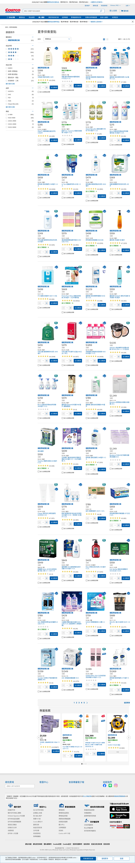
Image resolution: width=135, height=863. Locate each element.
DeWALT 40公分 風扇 (114, 745)
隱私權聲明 (48, 844)
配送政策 (107, 844)
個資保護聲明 (77, 844)
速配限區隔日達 (53, 17)
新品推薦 (32, 17)
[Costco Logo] (13, 10)
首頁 (6, 27)
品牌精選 (65, 17)
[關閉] (133, 22)
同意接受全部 (88, 859)
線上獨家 (41, 17)
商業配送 (115, 17)
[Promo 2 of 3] (84, 764)
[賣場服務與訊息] (81, 17)
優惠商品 (22, 17)
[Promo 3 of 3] (86, 764)
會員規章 (86, 844)
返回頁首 (127, 703)
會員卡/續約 (104, 17)
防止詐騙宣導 (87, 796)
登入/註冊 (113, 11)
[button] (102, 11)
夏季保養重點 (13, 27)
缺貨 (118, 752)
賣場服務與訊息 (76, 17)
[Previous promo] (39, 737)
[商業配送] (118, 17)
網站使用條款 (37, 844)
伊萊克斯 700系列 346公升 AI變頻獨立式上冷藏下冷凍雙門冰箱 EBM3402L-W (95, 744)
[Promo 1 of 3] (82, 764)
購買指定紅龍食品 (53, 2)
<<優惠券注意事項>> (96, 2)
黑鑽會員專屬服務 (91, 17)
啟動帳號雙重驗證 (119, 796)
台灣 (127, 5)
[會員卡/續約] (108, 17)
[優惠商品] (25, 17)
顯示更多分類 (10, 84)
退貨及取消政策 (96, 844)
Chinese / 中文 (114, 5)
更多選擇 (41, 451)
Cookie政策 (57, 844)
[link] (48, 66)
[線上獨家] (44, 17)
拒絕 (121, 859)
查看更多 (105, 859)
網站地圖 (28, 844)
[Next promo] (128, 737)
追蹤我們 (107, 782)
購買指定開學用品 (53, 22)
